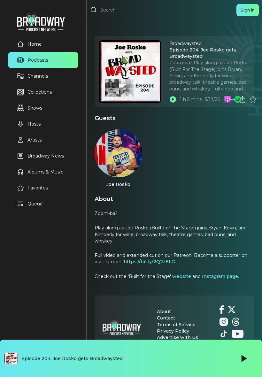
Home (34, 44)
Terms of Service (176, 324)
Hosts (34, 124)
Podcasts (37, 60)
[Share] (242, 99)
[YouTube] (237, 334)
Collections (39, 92)
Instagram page (220, 276)
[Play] (243, 358)
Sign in (248, 9)
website (181, 276)
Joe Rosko (118, 184)
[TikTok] (224, 334)
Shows (34, 108)
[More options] (231, 99)
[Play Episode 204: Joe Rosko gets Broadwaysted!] (172, 99)
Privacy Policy (173, 331)
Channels (37, 76)
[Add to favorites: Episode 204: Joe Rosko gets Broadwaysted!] (252, 99)
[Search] (93, 9)
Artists (34, 140)
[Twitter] (231, 309)
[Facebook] (222, 309)
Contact (166, 318)
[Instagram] (224, 322)
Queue (35, 204)
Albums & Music (45, 172)
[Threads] (236, 322)
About (164, 311)
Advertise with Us (177, 337)
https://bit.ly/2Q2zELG (149, 262)
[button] (231, 99)
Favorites (37, 188)
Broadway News (45, 156)
